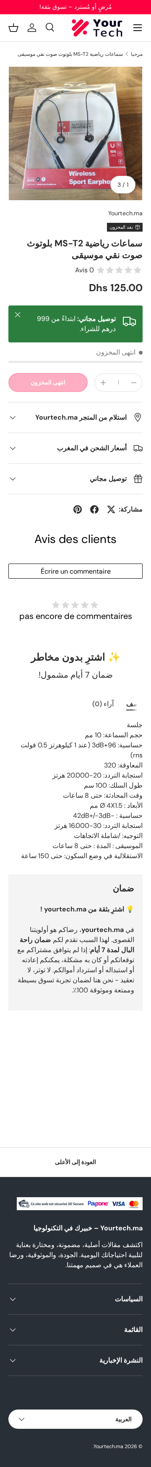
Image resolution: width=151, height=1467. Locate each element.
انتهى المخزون (48, 382)
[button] (13, 27)
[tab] (134, 703)
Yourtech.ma (125, 213)
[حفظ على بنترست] (77, 509)
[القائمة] (137, 27)
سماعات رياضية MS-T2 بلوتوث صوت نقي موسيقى (70, 54)
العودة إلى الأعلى (75, 1162)
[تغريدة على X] (111, 509)
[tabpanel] (75, 790)
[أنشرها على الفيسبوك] (94, 509)
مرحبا (137, 54)
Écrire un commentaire (76, 571)
